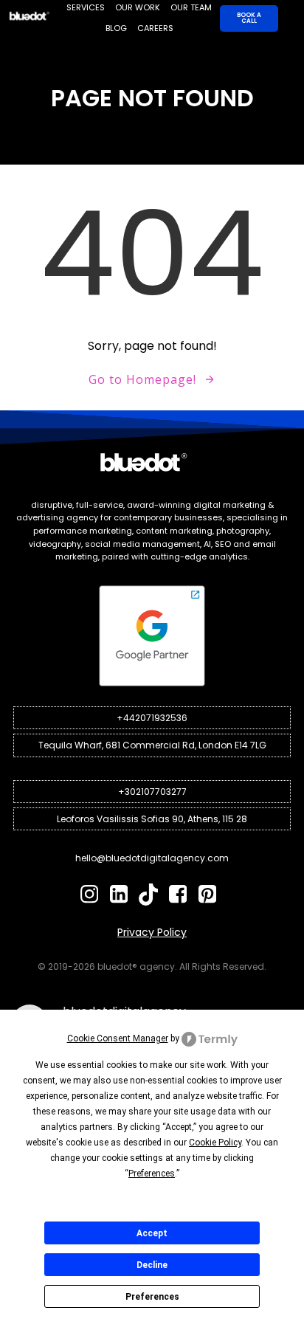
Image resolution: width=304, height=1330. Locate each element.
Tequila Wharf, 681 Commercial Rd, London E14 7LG (152, 745)
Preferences (152, 1297)
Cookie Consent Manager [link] (117, 1038)
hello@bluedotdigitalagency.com (152, 858)
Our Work (137, 7)
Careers (155, 28)
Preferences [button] (151, 1173)
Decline (152, 1265)
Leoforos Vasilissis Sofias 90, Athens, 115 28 (152, 819)
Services (85, 7)
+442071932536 (152, 717)
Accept (152, 1233)
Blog (116, 28)
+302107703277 (152, 791)
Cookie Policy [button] (215, 1142)
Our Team (191, 7)
